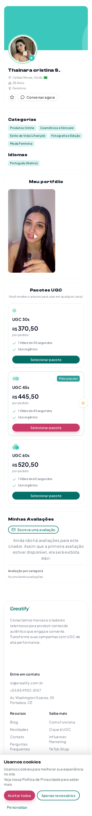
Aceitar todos (19, 795)
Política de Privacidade (41, 779)
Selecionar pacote (46, 359)
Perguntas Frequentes (20, 746)
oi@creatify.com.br (26, 683)
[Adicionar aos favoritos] (12, 97)
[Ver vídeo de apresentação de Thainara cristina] (23, 49)
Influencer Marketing (58, 739)
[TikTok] (47, 656)
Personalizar (17, 807)
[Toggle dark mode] (83, 403)
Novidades (19, 729)
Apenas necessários (58, 795)
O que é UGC (60, 729)
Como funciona (62, 722)
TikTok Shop (59, 749)
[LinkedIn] (37, 656)
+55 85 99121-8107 (25, 690)
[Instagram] (15, 656)
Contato (17, 736)
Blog (14, 722)
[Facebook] (26, 656)
